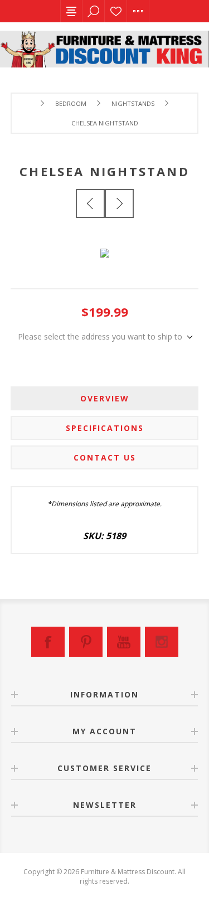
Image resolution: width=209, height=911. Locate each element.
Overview (104, 398)
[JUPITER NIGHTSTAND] (119, 203)
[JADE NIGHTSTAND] (90, 203)
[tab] (105, 398)
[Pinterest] (86, 642)
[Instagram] (161, 642)
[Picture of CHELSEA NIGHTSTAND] (104, 245)
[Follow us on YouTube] (123, 642)
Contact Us (105, 457)
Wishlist (116, 11)
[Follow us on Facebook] (48, 642)
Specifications (105, 428)
